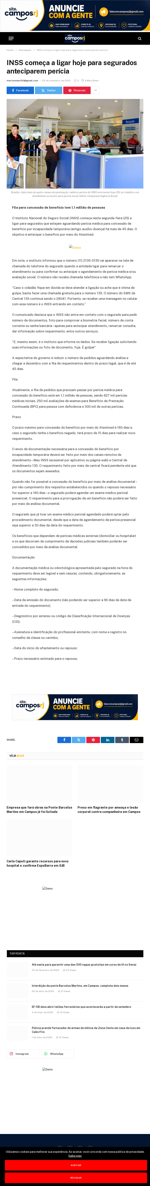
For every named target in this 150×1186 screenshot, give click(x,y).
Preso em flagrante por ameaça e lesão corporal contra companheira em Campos (109, 810)
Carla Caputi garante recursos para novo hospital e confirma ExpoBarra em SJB (38, 863)
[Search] (139, 38)
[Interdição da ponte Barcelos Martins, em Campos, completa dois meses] (17, 990)
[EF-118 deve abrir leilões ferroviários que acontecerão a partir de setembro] (17, 1012)
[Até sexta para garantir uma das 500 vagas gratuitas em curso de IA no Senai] (17, 969)
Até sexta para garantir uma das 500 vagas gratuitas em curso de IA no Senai (84, 964)
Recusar (76, 1177)
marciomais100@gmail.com (22, 80)
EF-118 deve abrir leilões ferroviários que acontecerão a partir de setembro (81, 1006)
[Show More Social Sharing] (95, 90)
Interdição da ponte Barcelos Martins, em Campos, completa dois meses (80, 985)
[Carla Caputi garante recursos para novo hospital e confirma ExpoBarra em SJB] (39, 837)
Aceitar (76, 1165)
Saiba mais (75, 1155)
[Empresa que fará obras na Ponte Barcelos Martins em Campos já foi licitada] (39, 784)
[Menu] (11, 38)
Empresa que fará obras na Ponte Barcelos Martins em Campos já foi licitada (39, 810)
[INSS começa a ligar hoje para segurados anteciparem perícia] (75, 143)
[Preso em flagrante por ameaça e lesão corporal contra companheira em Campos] (110, 784)
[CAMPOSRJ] (75, 38)
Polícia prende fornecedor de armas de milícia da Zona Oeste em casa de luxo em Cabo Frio (86, 1029)
